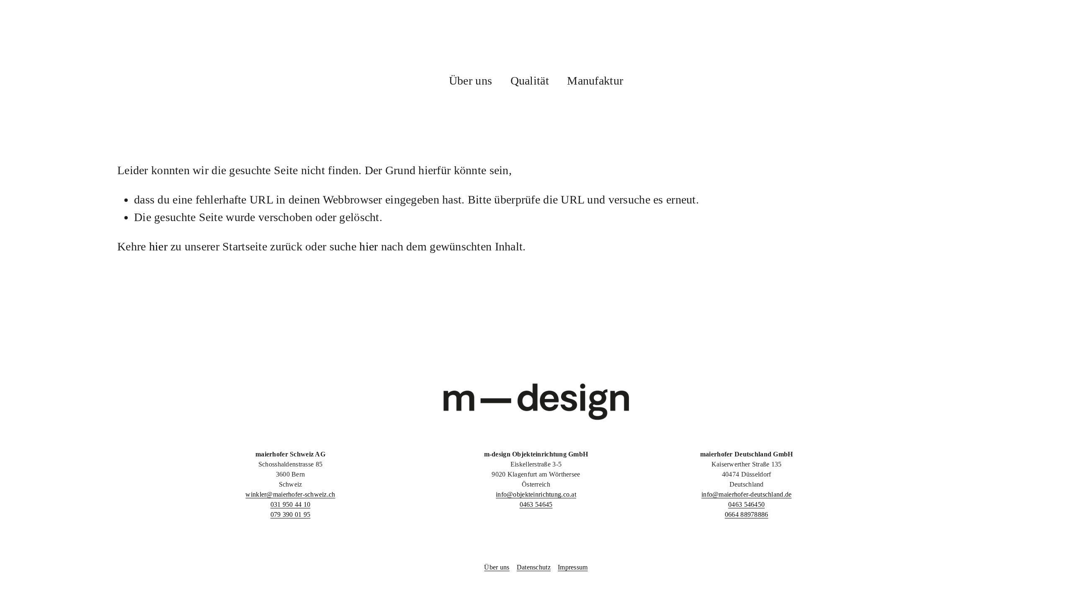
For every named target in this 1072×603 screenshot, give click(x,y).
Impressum (573, 567)
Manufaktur (595, 80)
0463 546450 (746, 504)
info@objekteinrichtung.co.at (536, 494)
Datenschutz (534, 567)
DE (1007, 49)
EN (1035, 49)
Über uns (470, 80)
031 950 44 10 (291, 504)
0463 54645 (536, 504)
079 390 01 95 (291, 514)
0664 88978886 (746, 514)
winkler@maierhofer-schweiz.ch (290, 494)
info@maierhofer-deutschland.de (746, 494)
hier (158, 246)
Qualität (529, 80)
